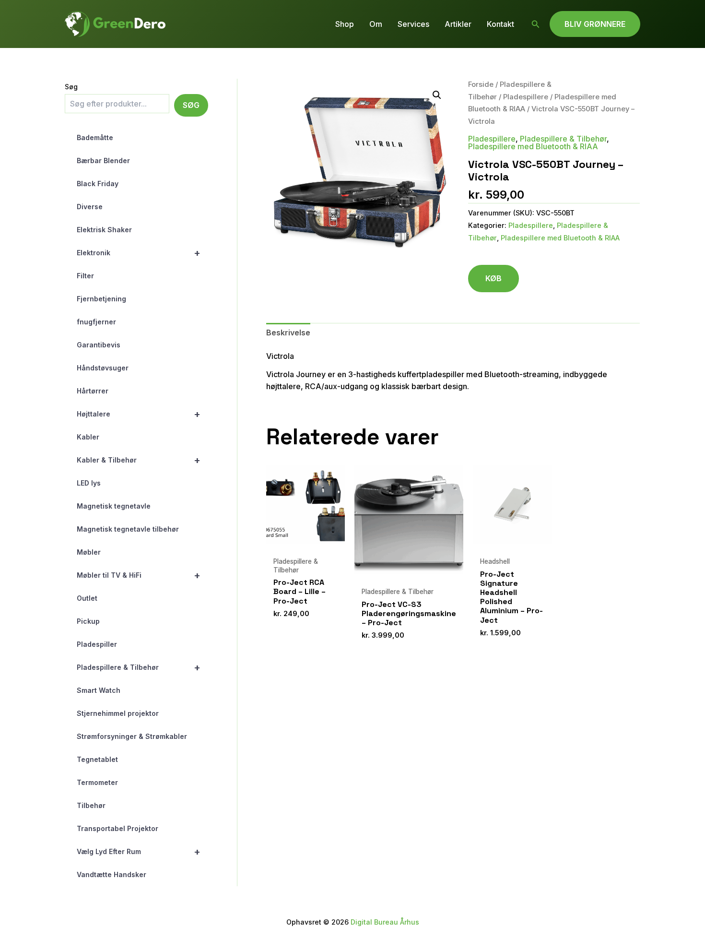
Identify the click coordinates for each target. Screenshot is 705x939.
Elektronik (138, 253)
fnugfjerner (96, 322)
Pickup (88, 621)
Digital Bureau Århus (385, 922)
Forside (481, 84)
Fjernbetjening (101, 299)
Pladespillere (525, 97)
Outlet (87, 598)
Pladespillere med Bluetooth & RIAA (533, 146)
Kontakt (500, 24)
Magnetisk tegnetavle (114, 506)
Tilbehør (91, 805)
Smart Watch (98, 690)
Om (375, 24)
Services (413, 24)
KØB (493, 278)
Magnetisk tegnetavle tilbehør (128, 529)
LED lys (89, 483)
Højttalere (138, 414)
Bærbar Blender (103, 160)
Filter (85, 276)
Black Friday (97, 183)
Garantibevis (98, 345)
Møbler (89, 552)
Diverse (90, 206)
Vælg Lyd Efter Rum (138, 851)
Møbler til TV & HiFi (138, 575)
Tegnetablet (97, 759)
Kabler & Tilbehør (138, 460)
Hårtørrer (92, 391)
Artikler (458, 24)
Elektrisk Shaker (104, 230)
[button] (535, 24)
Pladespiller (97, 644)
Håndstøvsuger (103, 368)
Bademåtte (95, 137)
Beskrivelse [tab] (288, 332)
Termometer (97, 782)
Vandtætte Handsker (111, 874)
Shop (344, 24)
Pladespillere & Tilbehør (138, 667)
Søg (71, 87)
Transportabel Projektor (117, 828)
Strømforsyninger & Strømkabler (132, 736)
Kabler (88, 437)
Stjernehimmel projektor (118, 713)
